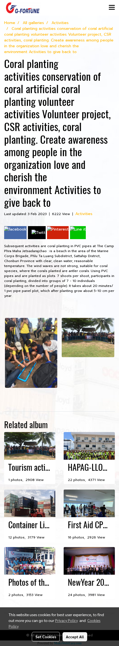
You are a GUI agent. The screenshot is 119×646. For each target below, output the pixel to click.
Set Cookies (45, 636)
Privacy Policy (66, 620)
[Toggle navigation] (112, 8)
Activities (83, 214)
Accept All (75, 636)
